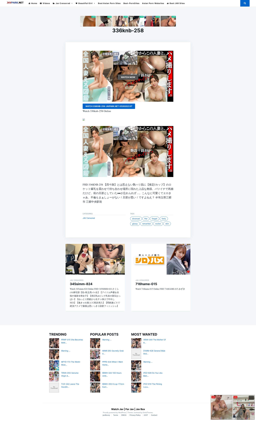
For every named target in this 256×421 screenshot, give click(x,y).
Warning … (65, 351)
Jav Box (140, 409)
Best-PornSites (131, 3)
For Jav (129, 409)
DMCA (123, 415)
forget (154, 218)
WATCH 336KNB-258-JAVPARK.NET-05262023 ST (108, 106)
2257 (146, 415)
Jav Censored (63, 3)
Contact (154, 415)
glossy (135, 224)
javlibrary (106, 415)
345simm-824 (81, 284)
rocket (158, 224)
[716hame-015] (160, 259)
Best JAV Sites (177, 3)
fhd (145, 218)
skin (167, 224)
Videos (46, 3)
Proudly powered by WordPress (115, 413)
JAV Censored (89, 218)
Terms (115, 415)
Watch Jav (117, 409)
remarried (146, 224)
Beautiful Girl (85, 3)
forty (164, 218)
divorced (136, 218)
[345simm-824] (95, 259)
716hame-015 (146, 284)
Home (34, 3)
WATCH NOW (128, 77)
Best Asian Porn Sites (109, 3)
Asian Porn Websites (153, 3)
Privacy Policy (135, 415)
